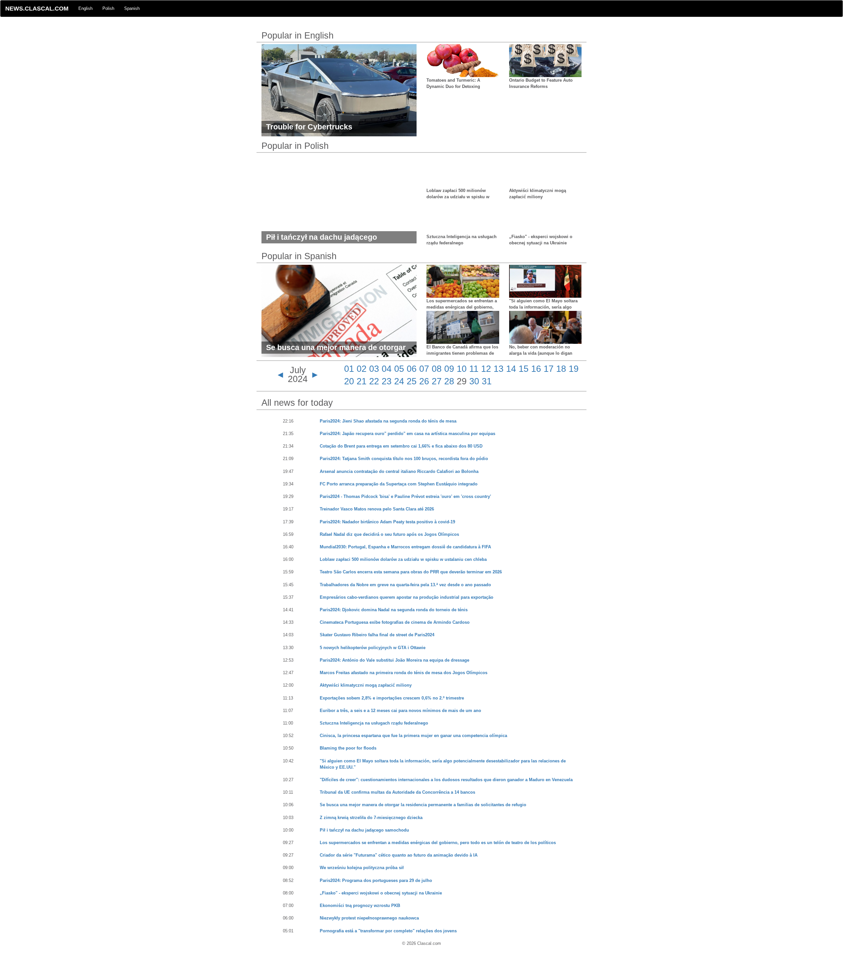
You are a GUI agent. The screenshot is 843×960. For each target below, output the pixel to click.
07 (424, 369)
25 (412, 381)
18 (561, 369)
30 (474, 381)
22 (374, 381)
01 (349, 369)
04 (387, 369)
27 (437, 381)
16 (536, 369)
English (85, 8)
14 (511, 369)
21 (362, 381)
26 (424, 381)
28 (449, 381)
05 (399, 369)
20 (349, 381)
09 (449, 369)
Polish (108, 8)
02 (362, 369)
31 (487, 381)
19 (574, 369)
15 (524, 369)
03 (374, 369)
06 (412, 369)
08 (437, 369)
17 (549, 369)
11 (473, 369)
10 (462, 369)
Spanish (132, 8)
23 (387, 381)
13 (498, 369)
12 (486, 369)
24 (399, 381)
